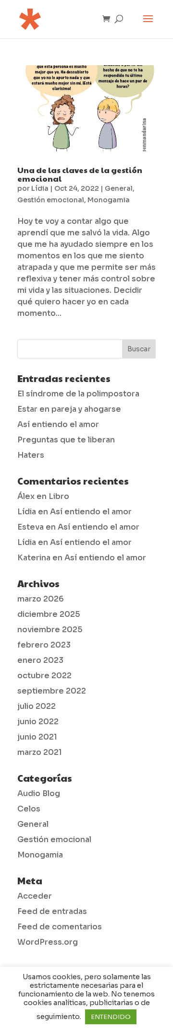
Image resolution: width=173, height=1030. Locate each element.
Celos (28, 809)
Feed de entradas (52, 911)
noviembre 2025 (50, 630)
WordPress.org (47, 942)
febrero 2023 (44, 645)
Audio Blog (38, 793)
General (119, 188)
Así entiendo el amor (58, 424)
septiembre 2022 (51, 691)
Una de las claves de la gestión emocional (79, 174)
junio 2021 (37, 737)
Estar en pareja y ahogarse (69, 409)
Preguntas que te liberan (66, 440)
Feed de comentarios (59, 927)
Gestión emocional (50, 200)
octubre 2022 (44, 676)
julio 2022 (36, 706)
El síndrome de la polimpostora (78, 394)
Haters (30, 455)
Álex (26, 496)
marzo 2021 (39, 752)
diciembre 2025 (48, 614)
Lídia (40, 188)
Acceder (34, 896)
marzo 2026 (40, 599)
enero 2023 (40, 660)
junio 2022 (38, 722)
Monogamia (108, 200)
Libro (59, 496)
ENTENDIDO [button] (111, 1017)
